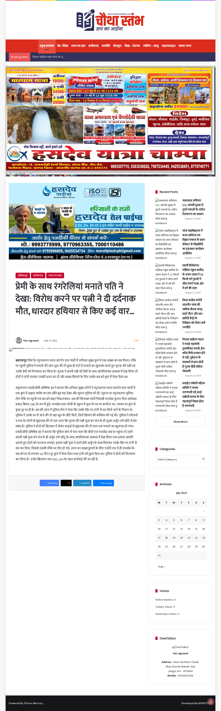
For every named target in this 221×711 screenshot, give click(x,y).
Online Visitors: (164, 599)
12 (174, 529)
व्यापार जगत (184, 45)
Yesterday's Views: (166, 614)
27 (181, 546)
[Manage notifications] (210, 701)
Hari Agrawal (31, 340)
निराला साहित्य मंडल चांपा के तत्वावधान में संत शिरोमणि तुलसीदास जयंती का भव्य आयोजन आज (79, 57)
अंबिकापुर (23, 275)
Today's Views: (164, 606)
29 (196, 546)
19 (174, 537)
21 (189, 537)
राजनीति (106, 45)
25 (166, 546)
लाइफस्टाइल (168, 45)
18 (166, 537)
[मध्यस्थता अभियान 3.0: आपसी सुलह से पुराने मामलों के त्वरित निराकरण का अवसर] (167, 212)
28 (188, 546)
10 (159, 529)
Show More (181, 421)
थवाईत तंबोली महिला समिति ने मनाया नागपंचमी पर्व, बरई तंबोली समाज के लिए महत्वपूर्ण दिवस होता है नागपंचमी (193, 394)
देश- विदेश (62, 45)
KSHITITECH (205, 703)
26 (173, 546)
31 (159, 555)
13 (181, 529)
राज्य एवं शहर (78, 45)
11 (166, 529)
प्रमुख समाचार (47, 45)
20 (181, 537)
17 (159, 537)
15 (196, 529)
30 (203, 546)
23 (203, 537)
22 (196, 537)
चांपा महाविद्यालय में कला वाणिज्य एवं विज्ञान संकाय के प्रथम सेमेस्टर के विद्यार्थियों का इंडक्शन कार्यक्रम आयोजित (193, 242)
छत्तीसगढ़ (93, 45)
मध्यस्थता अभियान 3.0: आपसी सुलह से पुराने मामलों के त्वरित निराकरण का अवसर (193, 207)
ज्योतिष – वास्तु (151, 45)
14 (189, 529)
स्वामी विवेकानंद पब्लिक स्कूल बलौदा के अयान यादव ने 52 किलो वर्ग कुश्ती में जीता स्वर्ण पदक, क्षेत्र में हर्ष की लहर (193, 277)
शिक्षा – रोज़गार (132, 45)
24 (159, 546)
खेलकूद (117, 45)
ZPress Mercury (33, 703)
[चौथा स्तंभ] (110, 20)
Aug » (161, 566)
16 (203, 529)
